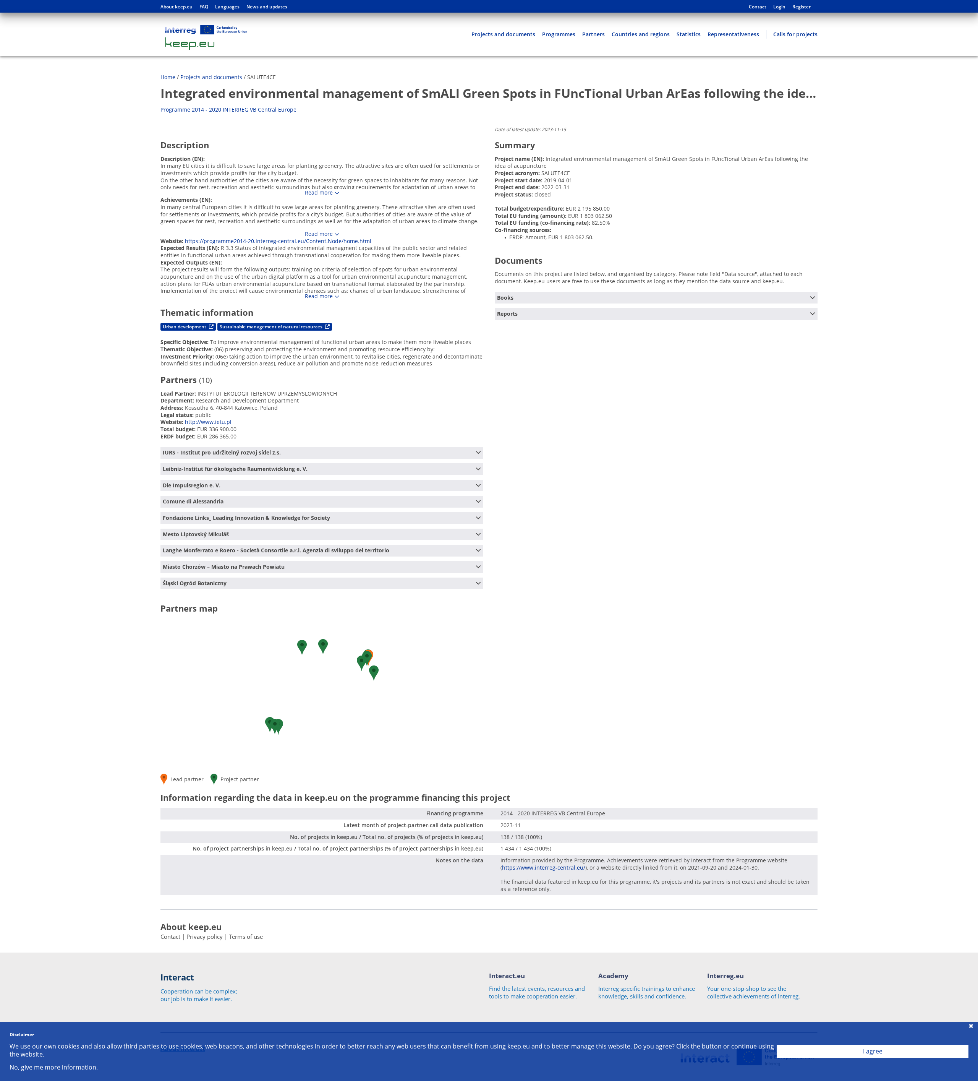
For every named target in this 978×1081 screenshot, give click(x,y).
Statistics (689, 34)
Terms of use (246, 936)
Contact (757, 7)
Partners (593, 34)
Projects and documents (503, 34)
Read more (319, 192)
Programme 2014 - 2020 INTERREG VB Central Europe (228, 109)
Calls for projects (795, 34)
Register (801, 7)
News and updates (266, 7)
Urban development (185, 326)
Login (779, 7)
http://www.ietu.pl (208, 421)
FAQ (203, 7)
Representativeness (733, 34)
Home (167, 77)
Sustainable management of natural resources (272, 326)
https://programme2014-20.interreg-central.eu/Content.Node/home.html (278, 241)
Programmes (558, 34)
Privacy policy (204, 936)
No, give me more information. (54, 1067)
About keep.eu (176, 7)
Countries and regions (641, 34)
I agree (872, 1051)
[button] (361, 663)
